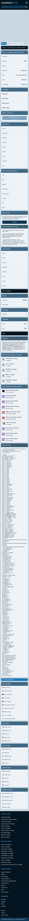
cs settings (8, 360)
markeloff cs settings (6, 821)
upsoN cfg (6, 752)
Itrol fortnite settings (11, 395)
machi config (7, 807)
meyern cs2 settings (11, 422)
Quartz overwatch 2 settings (8, 823)
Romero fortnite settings (12, 401)
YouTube (3, 901)
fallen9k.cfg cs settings (12, 358)
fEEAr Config (5, 103)
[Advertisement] (14, 24)
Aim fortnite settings (6, 862)
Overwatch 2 (4, 887)
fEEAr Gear (5, 93)
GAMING (9, 2)
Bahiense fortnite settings (12, 406)
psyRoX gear (7, 771)
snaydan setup (7, 730)
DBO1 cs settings (10, 374)
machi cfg (6, 763)
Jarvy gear (6, 785)
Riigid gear (6, 781)
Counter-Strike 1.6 (11, 47)
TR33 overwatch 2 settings (7, 830)
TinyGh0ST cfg (7, 749)
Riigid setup (7, 737)
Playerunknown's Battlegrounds (8, 881)
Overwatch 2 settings (9, 708)
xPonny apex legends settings (13, 417)
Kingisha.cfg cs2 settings (7, 858)
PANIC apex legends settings (13, 411)
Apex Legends (4, 876)
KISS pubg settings (5, 832)
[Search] (26, 7)
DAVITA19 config (8, 800)
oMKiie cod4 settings (6, 844)
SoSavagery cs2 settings (7, 853)
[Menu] (26, 2)
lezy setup (6, 733)
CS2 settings (7, 687)
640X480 (25, 300)
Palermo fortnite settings (12, 427)
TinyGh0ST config (8, 796)
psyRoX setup (7, 727)
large (25, 328)
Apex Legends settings (9, 704)
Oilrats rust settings (6, 828)
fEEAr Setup (5, 98)
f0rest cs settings (5, 837)
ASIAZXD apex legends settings (9, 819)
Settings (4, 47)
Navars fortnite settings (12, 433)
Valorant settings (8, 694)
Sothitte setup (7, 740)
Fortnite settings (8, 691)
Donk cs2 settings (5, 826)
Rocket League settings (9, 718)
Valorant (3, 874)
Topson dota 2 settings (6, 849)
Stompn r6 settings (5, 817)
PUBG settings (7, 711)
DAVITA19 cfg (7, 759)
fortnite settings (9, 397)
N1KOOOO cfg (7, 756)
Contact (3, 912)
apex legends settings (11, 413)
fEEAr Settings (6, 107)
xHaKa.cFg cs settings (11, 380)
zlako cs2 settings (5, 846)
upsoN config (7, 803)
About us (3, 910)
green (25, 323)
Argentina (19, 47)
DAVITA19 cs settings (11, 369)
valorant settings (9, 392)
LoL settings (7, 697)
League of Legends (5, 872)
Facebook (3, 899)
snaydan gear (7, 774)
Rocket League (4, 892)
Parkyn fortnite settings (12, 438)
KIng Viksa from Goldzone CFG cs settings (11, 864)
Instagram (3, 906)
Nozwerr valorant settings (12, 390)
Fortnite (3, 885)
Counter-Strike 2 (5, 883)
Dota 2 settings (7, 701)
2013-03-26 (24, 79)
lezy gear (6, 778)
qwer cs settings (10, 363)
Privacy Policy (4, 915)
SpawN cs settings (5, 834)
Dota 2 (2, 889)
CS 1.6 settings (7, 715)
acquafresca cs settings (7, 851)
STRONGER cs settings (7, 855)
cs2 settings (8, 424)
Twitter (2, 904)
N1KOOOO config (8, 793)
